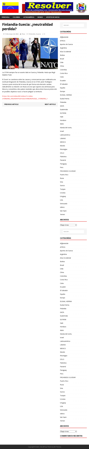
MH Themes (57, 447)
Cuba (62, 77)
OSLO (62, 153)
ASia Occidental (65, 52)
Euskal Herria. (64, 99)
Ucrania (62, 193)
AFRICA (62, 41)
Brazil (62, 59)
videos (62, 207)
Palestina (63, 156)
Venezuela (5, 17)
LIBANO (63, 138)
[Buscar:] (73, 25)
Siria (61, 182)
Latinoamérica (28, 17)
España (62, 88)
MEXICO (63, 142)
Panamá (63, 160)
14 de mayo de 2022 (11, 34)
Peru (61, 167)
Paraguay (63, 164)
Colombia (16, 17)
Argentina (63, 48)
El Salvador (64, 84)
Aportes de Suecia (52, 17)
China (62, 66)
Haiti (61, 117)
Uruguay (63, 196)
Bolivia (62, 55)
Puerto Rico (64, 175)
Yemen (62, 214)
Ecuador (63, 80)
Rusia (62, 178)
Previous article (11, 104)
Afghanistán (64, 37)
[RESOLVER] (44, 7)
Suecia (38, 34)
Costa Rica (64, 73)
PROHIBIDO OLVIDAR (68, 171)
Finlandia (32, 34)
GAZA (62, 106)
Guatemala (64, 109)
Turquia (62, 189)
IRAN (62, 124)
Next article (50, 104)
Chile (61, 62)
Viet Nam (63, 211)
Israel (62, 131)
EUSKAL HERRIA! (66, 95)
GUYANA (63, 113)
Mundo (40, 17)
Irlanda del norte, (66, 128)
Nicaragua (63, 149)
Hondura (63, 120)
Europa (62, 91)
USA (61, 200)
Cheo (23, 34)
